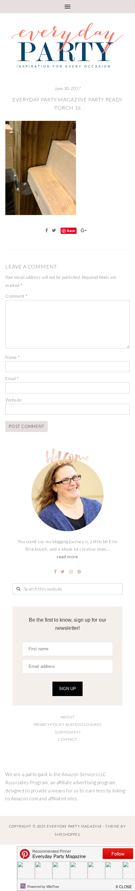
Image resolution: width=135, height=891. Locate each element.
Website (13, 399)
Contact (67, 739)
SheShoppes (67, 834)
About (68, 717)
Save (71, 230)
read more (67, 556)
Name (12, 357)
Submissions (67, 732)
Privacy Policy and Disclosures (68, 724)
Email (12, 378)
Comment (16, 296)
